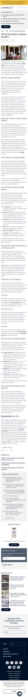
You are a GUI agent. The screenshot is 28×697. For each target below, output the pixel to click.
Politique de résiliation (14, 679)
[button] (18, 8)
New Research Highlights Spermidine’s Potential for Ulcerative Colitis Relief (15, 500)
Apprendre (6, 651)
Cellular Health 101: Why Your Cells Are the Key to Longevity (17, 586)
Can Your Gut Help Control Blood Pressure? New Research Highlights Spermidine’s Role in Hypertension (15, 491)
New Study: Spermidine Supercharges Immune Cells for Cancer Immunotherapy (14, 513)
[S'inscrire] (24, 558)
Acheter (5, 649)
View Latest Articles (10, 518)
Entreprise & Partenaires (10, 654)
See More (5, 609)
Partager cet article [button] (7, 447)
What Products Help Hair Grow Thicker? (14, 19)
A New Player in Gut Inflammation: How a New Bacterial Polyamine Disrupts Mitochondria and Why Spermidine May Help (15, 506)
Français (11, 643)
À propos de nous (7, 659)
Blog (7, 31)
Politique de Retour (7, 665)
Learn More (14, 544)
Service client (7, 656)
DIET (7, 450)
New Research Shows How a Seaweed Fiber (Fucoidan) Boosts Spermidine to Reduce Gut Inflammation (14, 480)
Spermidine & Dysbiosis (12, 496)
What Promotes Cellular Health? (17, 31)
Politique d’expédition (14, 677)
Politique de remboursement (14, 671)
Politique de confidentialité (14, 673)
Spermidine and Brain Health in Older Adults (13, 15)
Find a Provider (6, 669)
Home (2, 31)
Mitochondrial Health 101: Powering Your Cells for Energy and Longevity (17, 578)
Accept (14, 691)
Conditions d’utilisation (14, 675)
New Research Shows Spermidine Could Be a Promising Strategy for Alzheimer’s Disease (15, 486)
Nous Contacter (6, 667)
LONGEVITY (11, 450)
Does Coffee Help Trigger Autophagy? (13, 23)
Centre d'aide (6, 661)
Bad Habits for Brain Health (11, 21)
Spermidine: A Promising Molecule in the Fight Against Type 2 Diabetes (18, 595)
